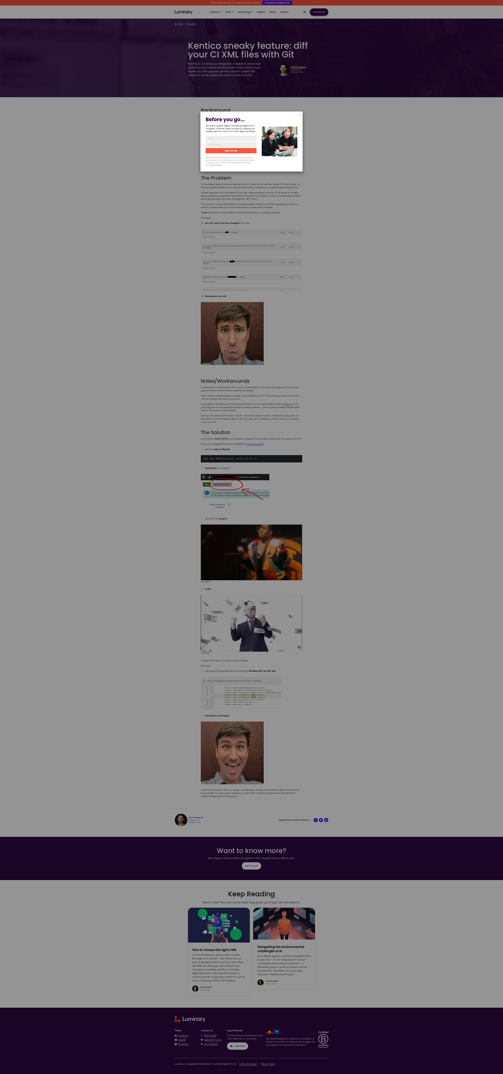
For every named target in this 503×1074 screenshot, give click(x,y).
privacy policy (215, 165)
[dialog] (251, 142)
